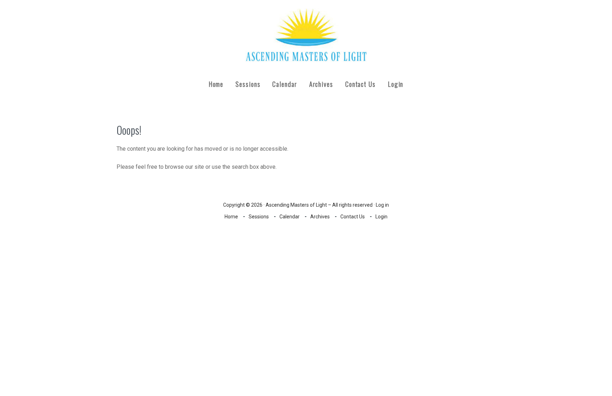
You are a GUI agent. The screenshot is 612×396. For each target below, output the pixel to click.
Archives (320, 216)
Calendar (289, 216)
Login (381, 216)
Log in (382, 205)
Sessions (259, 216)
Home (231, 216)
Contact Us (352, 216)
